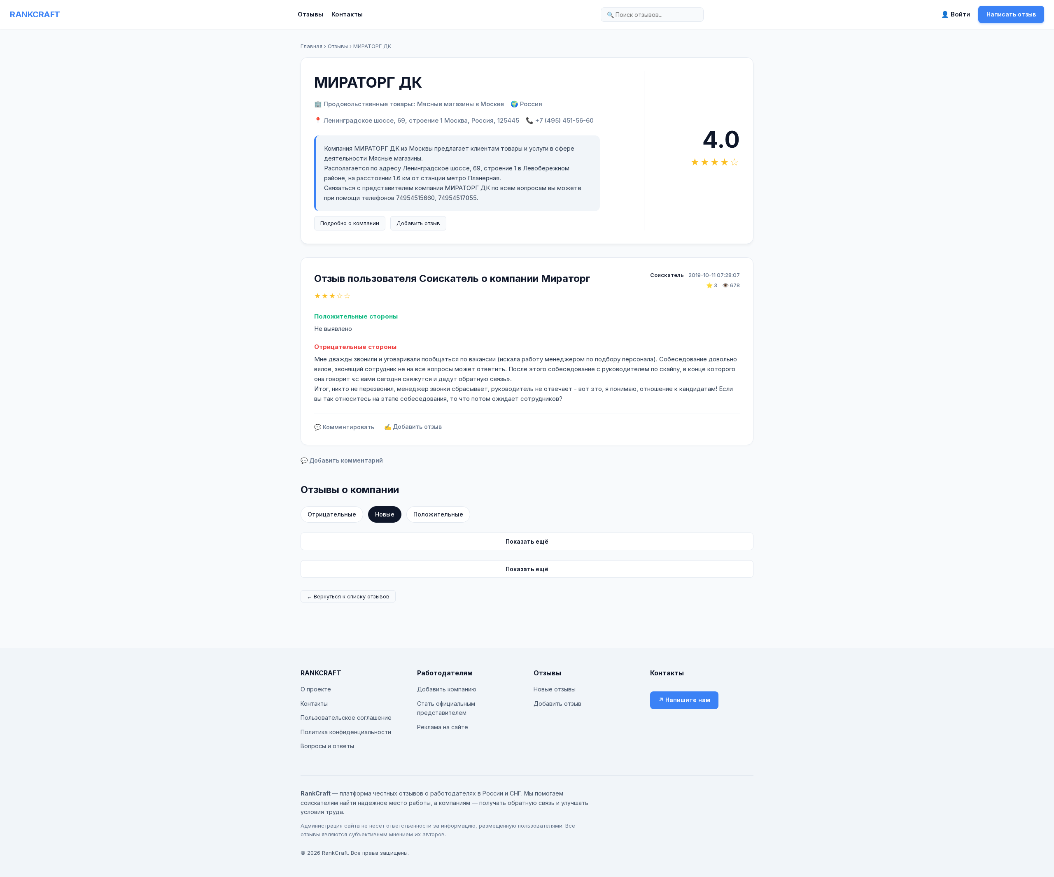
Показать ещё (527, 541)
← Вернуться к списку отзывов (348, 596)
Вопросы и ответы (327, 745)
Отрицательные (332, 514)
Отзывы (310, 14)
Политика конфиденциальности (346, 731)
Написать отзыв (1011, 14)
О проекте (316, 689)
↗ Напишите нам (684, 699)
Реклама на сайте (442, 726)
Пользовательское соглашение (346, 717)
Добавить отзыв (418, 223)
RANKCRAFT (35, 14)
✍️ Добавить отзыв (413, 426)
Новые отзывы (555, 689)
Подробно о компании (349, 223)
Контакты (347, 14)
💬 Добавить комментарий (342, 460)
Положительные (438, 514)
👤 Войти (955, 14)
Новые (384, 514)
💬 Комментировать (344, 426)
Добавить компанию (446, 689)
